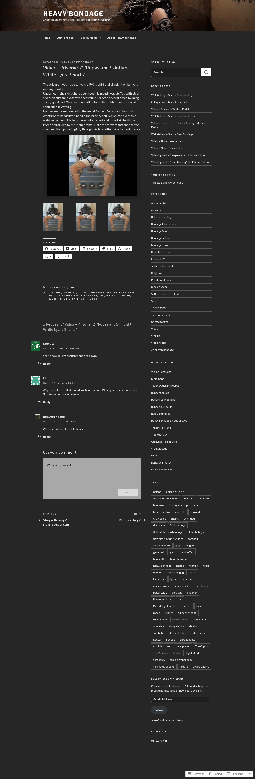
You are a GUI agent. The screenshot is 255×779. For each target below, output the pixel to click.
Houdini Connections (163, 399)
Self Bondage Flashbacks (166, 293)
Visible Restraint (161, 371)
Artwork (156, 210)
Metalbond (157, 378)
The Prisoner (57, 287)
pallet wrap (160, 592)
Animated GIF (159, 203)
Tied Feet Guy (159, 434)
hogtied (193, 565)
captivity (69, 292)
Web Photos (158, 342)
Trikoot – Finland (161, 427)
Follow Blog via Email (167, 679)
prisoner (90, 295)
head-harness (178, 558)
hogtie (180, 565)
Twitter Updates (163, 175)
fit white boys (196, 532)
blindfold (203, 498)
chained (195, 511)
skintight (79, 299)
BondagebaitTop (160, 238)
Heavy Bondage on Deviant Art (169, 420)
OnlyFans (156, 273)
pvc (101, 295)
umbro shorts (201, 666)
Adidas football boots (166, 498)
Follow (159, 709)
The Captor (201, 646)
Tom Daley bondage (162, 314)
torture (183, 666)
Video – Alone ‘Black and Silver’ (169, 148)
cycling (83, 292)
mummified (181, 585)
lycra (78, 295)
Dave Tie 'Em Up (160, 251)
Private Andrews (161, 279)
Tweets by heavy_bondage (167, 182)
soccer (157, 639)
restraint (113, 295)
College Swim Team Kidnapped (169, 102)
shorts (65, 299)
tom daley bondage (181, 659)
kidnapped (65, 295)
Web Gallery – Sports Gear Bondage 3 (173, 95)
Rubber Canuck (160, 392)
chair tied (189, 518)
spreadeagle (187, 639)
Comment (128, 492)
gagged (111, 292)
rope (199, 606)
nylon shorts (200, 585)
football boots (162, 545)
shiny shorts (176, 626)
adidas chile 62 (175, 491)
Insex (154, 455)
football (193, 538)
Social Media (89, 37)
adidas (157, 491)
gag (177, 545)
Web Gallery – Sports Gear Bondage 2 (173, 115)
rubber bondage (187, 612)
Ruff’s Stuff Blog (160, 413)
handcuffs (127, 292)
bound (196, 505)
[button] (83, 185)
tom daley (159, 659)
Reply (47, 363)
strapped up (183, 646)
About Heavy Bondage (121, 37)
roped (126, 295)
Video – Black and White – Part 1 (170, 109)
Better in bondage (161, 217)
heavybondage (83, 62)
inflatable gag (175, 572)
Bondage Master (161, 462)
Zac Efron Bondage (162, 349)
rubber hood (160, 619)
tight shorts (193, 653)
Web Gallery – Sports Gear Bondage (172, 134)
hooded (157, 572)
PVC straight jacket (164, 606)
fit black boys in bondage (168, 532)
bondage (54, 292)
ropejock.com (159, 286)
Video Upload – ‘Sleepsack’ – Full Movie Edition (178, 155)
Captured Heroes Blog (164, 441)
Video (73, 287)
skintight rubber (178, 632)
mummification (161, 585)
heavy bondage (162, 565)
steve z (48, 343)
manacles (187, 579)
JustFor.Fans (65, 37)
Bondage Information (163, 224)
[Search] (206, 72)
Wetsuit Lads (159, 448)
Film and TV (158, 259)
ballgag (188, 498)
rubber (53, 299)
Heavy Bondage (73, 13)
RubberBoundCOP (161, 406)
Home (46, 37)
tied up (93, 299)
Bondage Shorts (160, 231)
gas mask (159, 552)
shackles (158, 626)
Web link (156, 335)
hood (52, 295)
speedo (170, 639)
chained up (159, 518)
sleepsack (199, 632)
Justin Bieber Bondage (164, 265)
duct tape (98, 292)
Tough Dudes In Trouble (165, 385)
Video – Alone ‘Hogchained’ (167, 141)
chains (175, 518)
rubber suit (200, 619)
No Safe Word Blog (162, 469)
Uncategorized (160, 321)
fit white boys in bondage (168, 538)
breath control (161, 511)
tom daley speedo (164, 666)
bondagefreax (159, 245)
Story (154, 300)
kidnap (192, 572)
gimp (172, 552)
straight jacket (162, 646)
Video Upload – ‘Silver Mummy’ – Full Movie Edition (180, 162)
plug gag (177, 592)
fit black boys (178, 525)
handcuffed (187, 552)
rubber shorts (180, 619)
